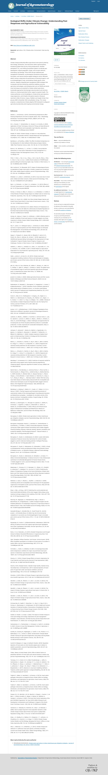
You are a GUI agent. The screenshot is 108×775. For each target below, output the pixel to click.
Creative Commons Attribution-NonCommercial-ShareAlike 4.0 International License (63, 124)
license (67, 132)
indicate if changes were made (63, 165)
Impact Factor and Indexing (86, 43)
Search (97, 11)
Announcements (41, 11)
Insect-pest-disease (59, 104)
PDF (57, 60)
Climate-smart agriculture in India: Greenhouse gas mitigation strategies (48, 743)
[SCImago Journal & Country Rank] (88, 81)
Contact (77, 11)
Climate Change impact (60, 102)
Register (93, 1)
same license (59, 186)
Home (9, 11)
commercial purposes (65, 177)
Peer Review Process (84, 37)
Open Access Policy (84, 28)
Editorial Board (69, 11)
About (59, 11)
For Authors (81, 58)
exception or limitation (65, 210)
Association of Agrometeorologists (27, 758)
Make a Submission (84, 18)
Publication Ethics (83, 34)
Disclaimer (71, 132)
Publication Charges (84, 40)
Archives (22, 11)
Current (16, 11)
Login (98, 1)
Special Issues (51, 11)
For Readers (81, 55)
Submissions (30, 11)
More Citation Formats (60, 83)
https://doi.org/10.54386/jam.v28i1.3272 (24, 45)
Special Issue (82, 31)
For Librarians (82, 60)
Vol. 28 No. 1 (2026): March (27, 16)
